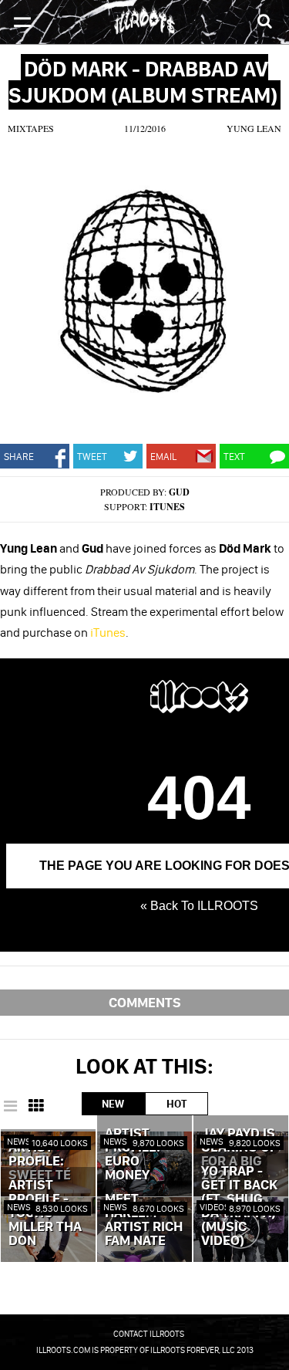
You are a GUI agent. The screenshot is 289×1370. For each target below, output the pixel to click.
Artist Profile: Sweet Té (39, 1161)
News (19, 1141)
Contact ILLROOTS (148, 1333)
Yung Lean (254, 128)
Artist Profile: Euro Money (132, 1154)
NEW (113, 1104)
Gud (179, 492)
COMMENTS (145, 1002)
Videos (215, 1207)
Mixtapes (31, 128)
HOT (176, 1104)
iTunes (167, 506)
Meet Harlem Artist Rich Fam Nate (144, 1220)
